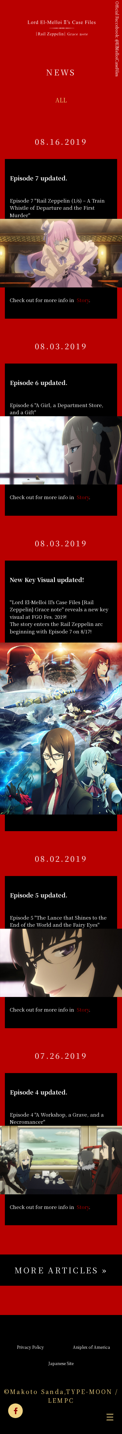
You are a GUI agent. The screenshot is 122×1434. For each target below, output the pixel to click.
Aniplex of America (91, 1347)
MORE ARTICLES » (61, 1270)
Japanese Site (61, 1363)
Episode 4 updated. (38, 1092)
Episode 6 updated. (38, 382)
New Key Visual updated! (47, 579)
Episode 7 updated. (38, 178)
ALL (61, 100)
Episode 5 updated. (38, 895)
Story (83, 300)
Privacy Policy (30, 1347)
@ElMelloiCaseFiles (117, 57)
